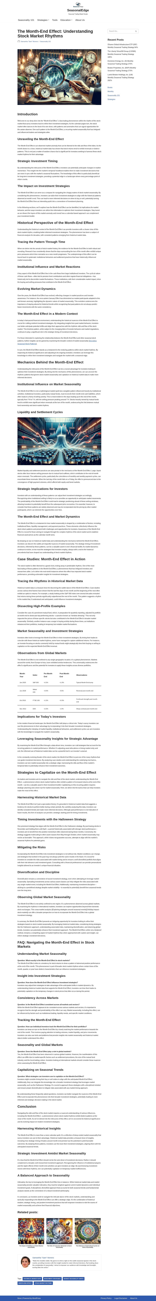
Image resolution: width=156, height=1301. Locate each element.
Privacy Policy (106, 1298)
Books (110, 87)
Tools (55, 20)
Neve (20, 1298)
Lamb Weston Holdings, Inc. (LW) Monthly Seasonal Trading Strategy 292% (121, 77)
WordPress (36, 1298)
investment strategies (52, 1278)
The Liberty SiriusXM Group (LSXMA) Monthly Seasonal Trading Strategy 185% (122, 54)
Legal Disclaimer (120, 1298)
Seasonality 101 (26, 20)
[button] (48, 19)
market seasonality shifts (73, 1278)
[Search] (136, 31)
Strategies (111, 99)
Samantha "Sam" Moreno (29, 41)
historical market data (32, 1278)
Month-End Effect (25, 1283)
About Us (80, 20)
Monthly (111, 91)
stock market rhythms (43, 1283)
